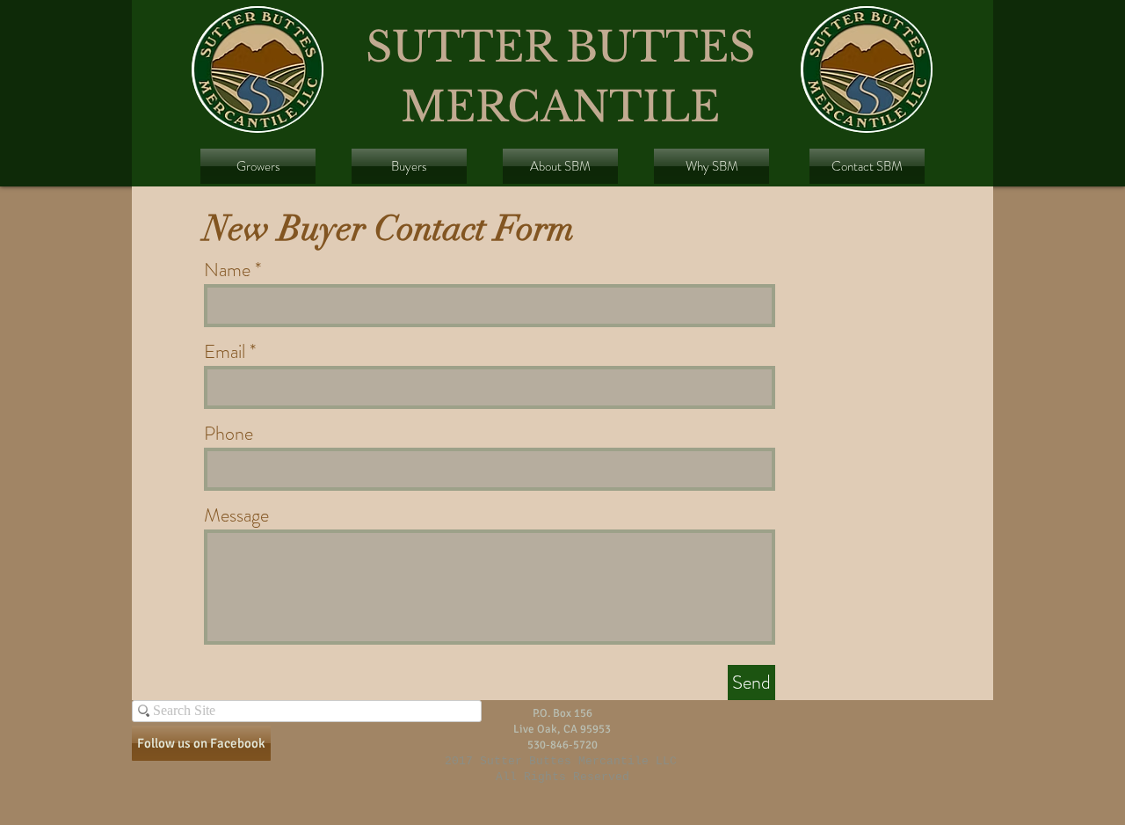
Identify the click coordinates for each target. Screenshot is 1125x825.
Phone (228, 433)
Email (224, 351)
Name (227, 270)
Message (236, 515)
